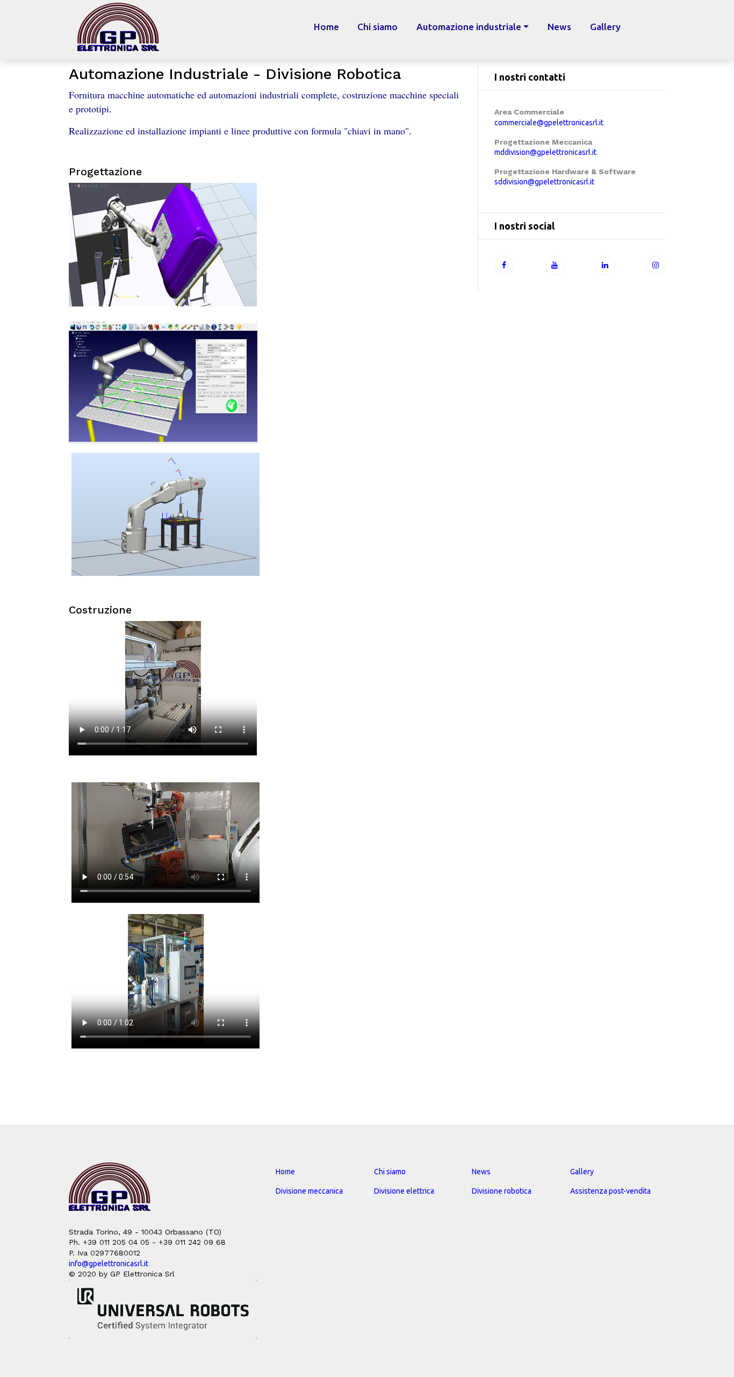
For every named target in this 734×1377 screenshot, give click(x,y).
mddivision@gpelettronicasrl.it (545, 152)
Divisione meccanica (309, 1191)
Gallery (605, 27)
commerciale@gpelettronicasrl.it (548, 122)
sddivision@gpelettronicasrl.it (544, 181)
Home (331, 26)
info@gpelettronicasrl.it (108, 1263)
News (559, 27)
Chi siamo (377, 27)
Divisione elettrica (404, 1191)
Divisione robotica (501, 1191)
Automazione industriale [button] (468, 27)
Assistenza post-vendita (610, 1191)
